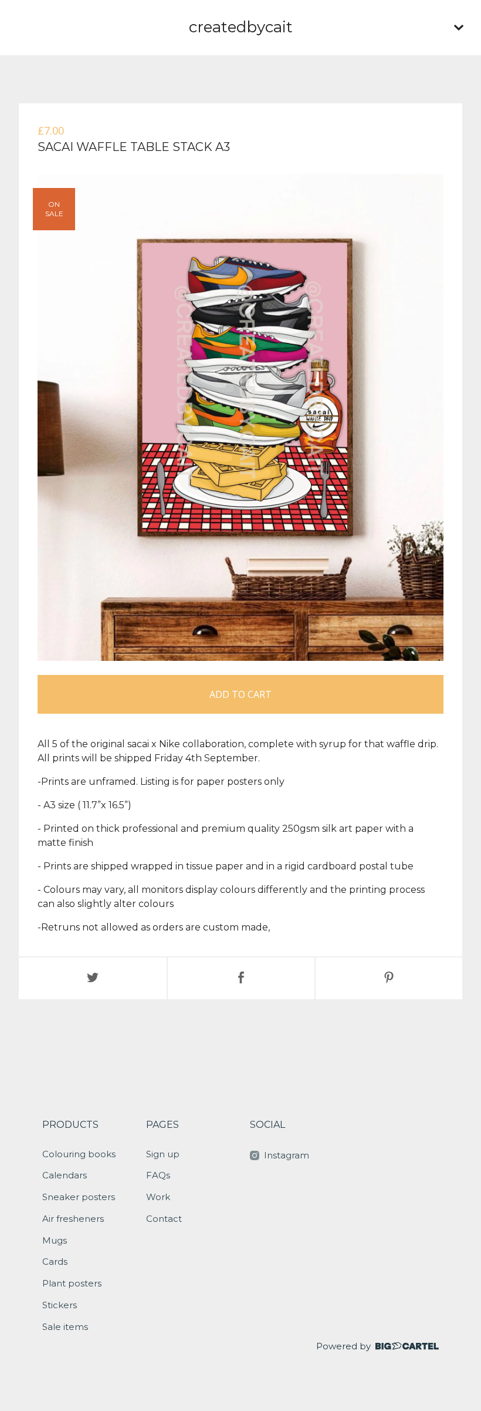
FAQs (158, 1175)
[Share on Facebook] (241, 978)
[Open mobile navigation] (459, 28)
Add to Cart (240, 694)
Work (158, 1196)
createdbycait (241, 27)
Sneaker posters (78, 1196)
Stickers (59, 1305)
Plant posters (71, 1283)
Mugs (54, 1240)
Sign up (162, 1154)
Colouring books (79, 1154)
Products (70, 1124)
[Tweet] (93, 978)
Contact (164, 1218)
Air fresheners (73, 1218)
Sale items (65, 1326)
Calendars (64, 1175)
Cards (54, 1261)
